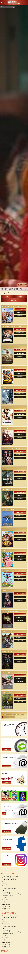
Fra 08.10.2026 (20, 532)
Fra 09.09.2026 (20, 350)
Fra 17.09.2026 (20, 410)
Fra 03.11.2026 (20, 675)
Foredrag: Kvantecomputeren (9, 903)
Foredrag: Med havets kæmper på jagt (11, 894)
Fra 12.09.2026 (20, 370)
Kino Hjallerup (10, 1)
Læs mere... (6, 749)
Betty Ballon (5, 899)
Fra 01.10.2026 (20, 471)
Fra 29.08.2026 (20, 329)
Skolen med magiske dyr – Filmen (10, 878)
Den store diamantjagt (7, 895)
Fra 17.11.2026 (20, 695)
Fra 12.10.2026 (20, 573)
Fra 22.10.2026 (20, 634)
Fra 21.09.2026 (20, 431)
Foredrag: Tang (5, 910)
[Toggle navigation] (26, 2)
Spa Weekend (5, 885)
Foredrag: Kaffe (6, 908)
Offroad (4, 897)
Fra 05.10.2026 (20, 492)
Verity (3, 901)
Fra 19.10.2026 (20, 593)
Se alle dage (20, 312)
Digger (3, 890)
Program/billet (6, 293)
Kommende (15, 293)
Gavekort (22, 293)
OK (4, 813)
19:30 (20, 309)
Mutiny (3, 883)
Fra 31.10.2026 (20, 654)
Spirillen (4, 881)
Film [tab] (7, 296)
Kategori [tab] (20, 296)
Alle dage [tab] (13, 300)
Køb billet (22, 285)
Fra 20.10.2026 (20, 614)
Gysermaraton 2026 (7, 906)
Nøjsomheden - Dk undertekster (14, 289)
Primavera (4, 887)
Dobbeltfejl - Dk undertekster (9, 888)
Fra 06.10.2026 (20, 512)
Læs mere (20, 315)
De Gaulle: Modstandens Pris (9, 879)
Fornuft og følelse (6, 904)
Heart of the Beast (6, 892)
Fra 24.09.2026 (20, 451)
